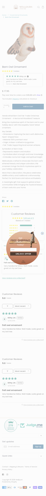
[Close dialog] (42, 233)
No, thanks (23, 261)
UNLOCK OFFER (23, 253)
